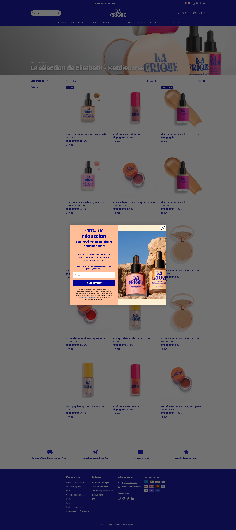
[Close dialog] (163, 228)
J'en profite (94, 283)
